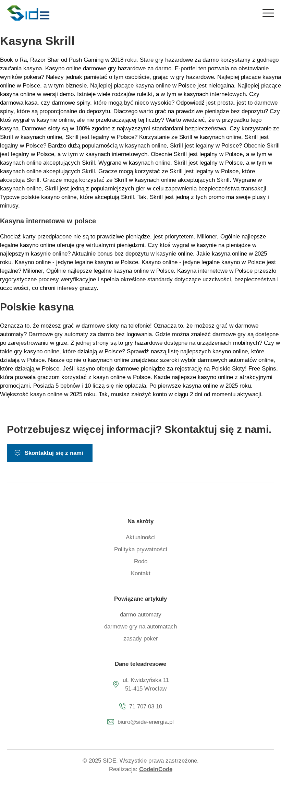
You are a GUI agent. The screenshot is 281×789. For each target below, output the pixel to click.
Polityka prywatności (140, 549)
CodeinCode (155, 769)
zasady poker (140, 638)
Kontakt (140, 573)
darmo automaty (140, 614)
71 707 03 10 (145, 706)
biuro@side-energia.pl (146, 722)
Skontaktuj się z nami (54, 453)
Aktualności (141, 537)
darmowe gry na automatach (140, 626)
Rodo (140, 561)
